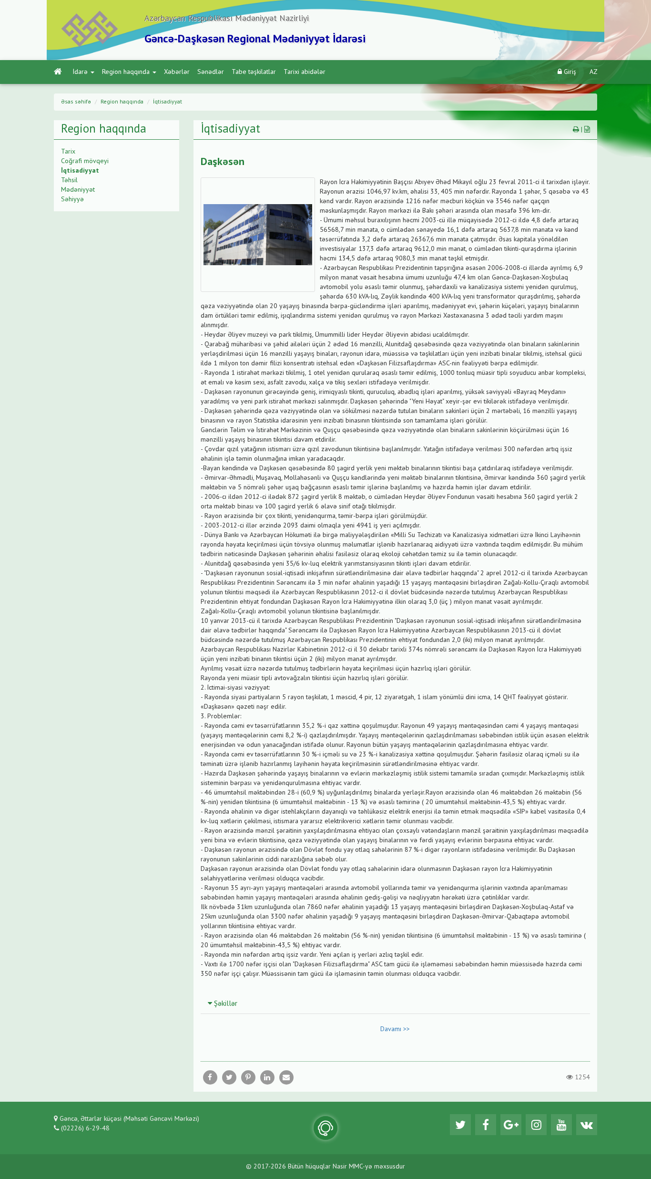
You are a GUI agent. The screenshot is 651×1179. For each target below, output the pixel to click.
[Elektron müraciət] (325, 1128)
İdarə (80, 72)
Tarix (68, 151)
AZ (594, 72)
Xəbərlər (177, 72)
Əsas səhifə (76, 102)
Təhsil (69, 180)
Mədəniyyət (78, 189)
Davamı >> (395, 1029)
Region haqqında (126, 72)
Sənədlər (210, 72)
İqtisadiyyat (167, 102)
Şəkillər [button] (224, 1004)
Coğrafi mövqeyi (85, 161)
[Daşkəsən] (286, 1077)
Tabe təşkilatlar (254, 72)
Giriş (569, 72)
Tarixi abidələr (305, 72)
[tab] (395, 1003)
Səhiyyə (72, 199)
